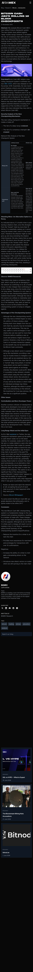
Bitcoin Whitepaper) (16, 495)
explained (13, 434)
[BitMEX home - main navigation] (9, 2)
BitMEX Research (7, 616)
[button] (30, 2)
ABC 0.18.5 (8, 84)
